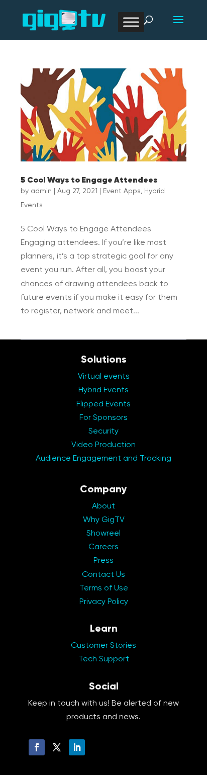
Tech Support (103, 659)
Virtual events (104, 377)
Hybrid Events (103, 390)
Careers (103, 547)
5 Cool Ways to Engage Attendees (89, 181)
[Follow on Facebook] (37, 747)
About (103, 506)
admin (41, 191)
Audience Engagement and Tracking (103, 459)
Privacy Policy (103, 602)
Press (103, 561)
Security (103, 431)
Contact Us (103, 575)
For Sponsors (103, 418)
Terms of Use (103, 588)
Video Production (103, 445)
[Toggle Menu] (131, 22)
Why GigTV (104, 520)
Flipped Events (103, 404)
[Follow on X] (57, 747)
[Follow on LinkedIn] (77, 747)
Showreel (103, 534)
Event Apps (122, 191)
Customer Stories (103, 646)
